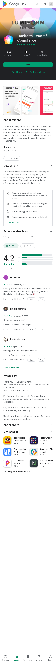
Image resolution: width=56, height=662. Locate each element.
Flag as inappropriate (16, 471)
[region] (28, 53)
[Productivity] (11, 158)
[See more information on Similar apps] (50, 431)
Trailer (27, 23)
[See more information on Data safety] (50, 165)
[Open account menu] (51, 4)
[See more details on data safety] (13, 222)
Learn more (17, 196)
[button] (30, 55)
